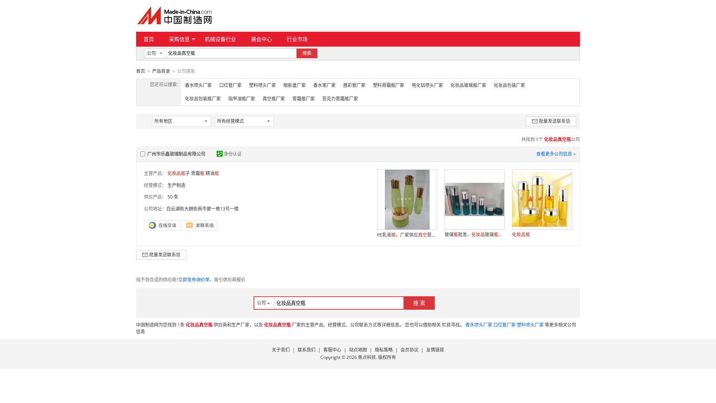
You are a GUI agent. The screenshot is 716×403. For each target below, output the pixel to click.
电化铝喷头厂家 (427, 85)
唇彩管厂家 (354, 85)
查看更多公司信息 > (556, 154)
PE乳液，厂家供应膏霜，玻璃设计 (407, 235)
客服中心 (332, 350)
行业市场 (297, 39)
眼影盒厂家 (294, 85)
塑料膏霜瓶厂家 (388, 85)
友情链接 (435, 350)
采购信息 (179, 39)
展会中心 (261, 39)
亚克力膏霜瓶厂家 (340, 99)
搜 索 (419, 302)
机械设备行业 (220, 39)
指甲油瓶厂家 (241, 99)
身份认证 (233, 154)
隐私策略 (384, 350)
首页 (149, 39)
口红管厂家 (230, 85)
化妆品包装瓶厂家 (203, 99)
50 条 (172, 197)
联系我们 (306, 350)
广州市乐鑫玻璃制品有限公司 (176, 154)
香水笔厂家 (324, 85)
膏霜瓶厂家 (303, 99)
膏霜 (197, 173)
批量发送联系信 (554, 121)
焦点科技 (367, 357)
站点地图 (358, 350)
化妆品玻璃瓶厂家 (468, 85)
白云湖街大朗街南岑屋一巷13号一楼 (202, 209)
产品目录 (161, 71)
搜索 (306, 53)
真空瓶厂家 (274, 99)
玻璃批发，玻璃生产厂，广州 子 (474, 234)
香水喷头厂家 (198, 85)
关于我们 (281, 350)
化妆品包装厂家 (509, 85)
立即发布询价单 (194, 280)
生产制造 (176, 185)
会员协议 (409, 350)
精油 (212, 173)
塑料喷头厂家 (262, 85)
